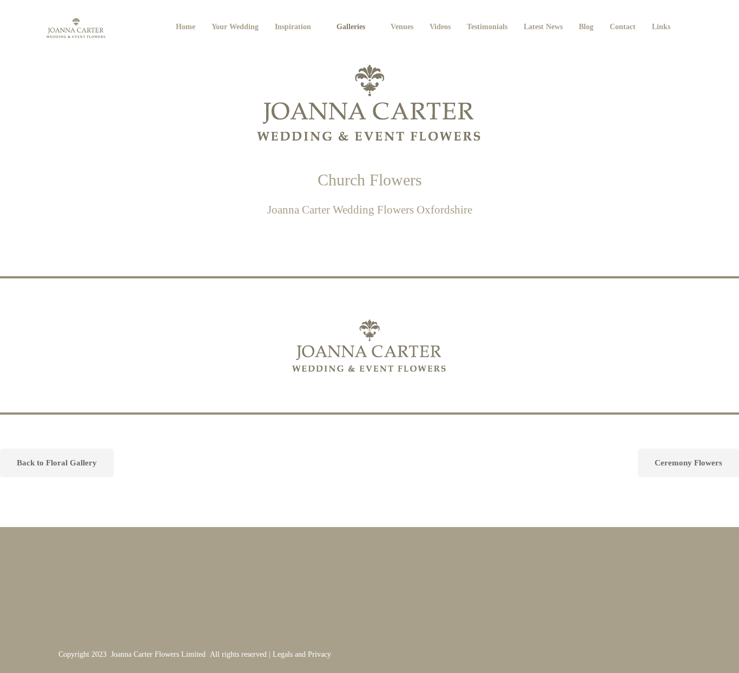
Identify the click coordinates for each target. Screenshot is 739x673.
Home (185, 27)
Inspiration (293, 27)
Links (661, 27)
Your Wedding (235, 27)
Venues (402, 27)
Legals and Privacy (302, 654)
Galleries (350, 27)
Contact (623, 27)
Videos (440, 27)
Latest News (543, 27)
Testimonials (487, 27)
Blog (586, 27)
